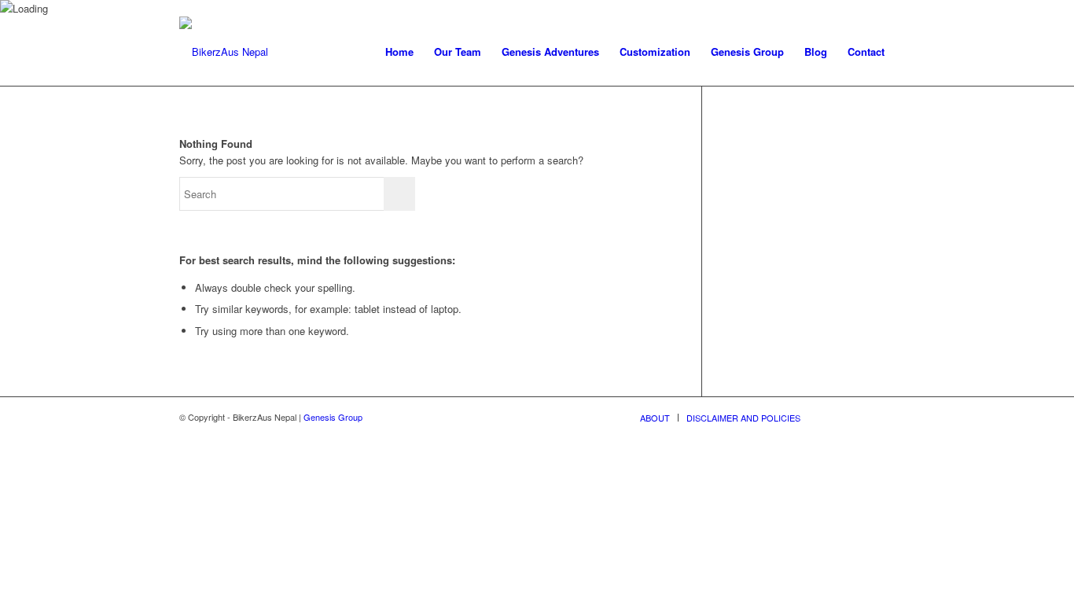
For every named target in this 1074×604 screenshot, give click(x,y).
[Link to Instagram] (883, 417)
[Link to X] (836, 417)
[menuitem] (399, 52)
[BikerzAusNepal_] (223, 52)
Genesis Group (332, 417)
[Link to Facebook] (859, 417)
